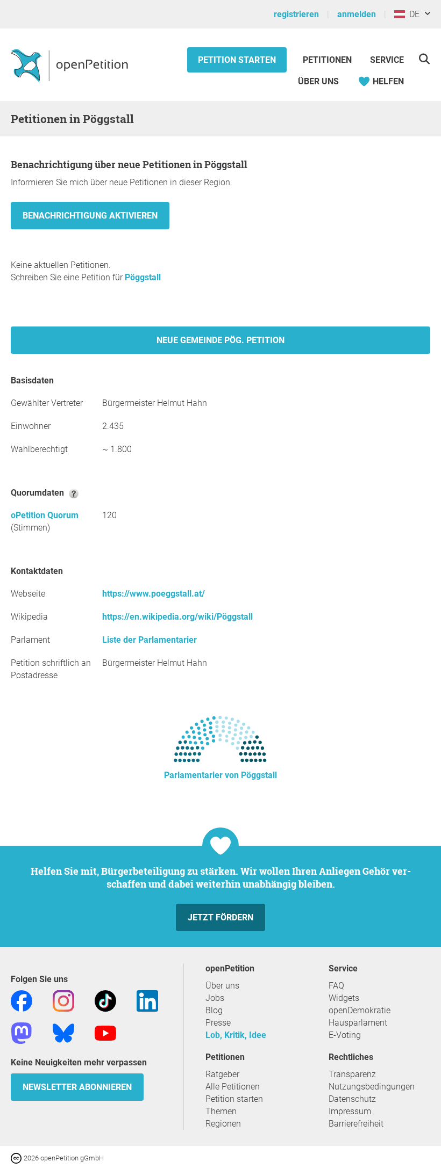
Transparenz (352, 1074)
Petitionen (328, 60)
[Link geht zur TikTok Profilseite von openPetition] (105, 1000)
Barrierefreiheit (356, 1124)
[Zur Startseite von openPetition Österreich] (71, 65)
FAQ (336, 986)
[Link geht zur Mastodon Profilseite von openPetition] (21, 1032)
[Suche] (424, 59)
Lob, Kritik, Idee (235, 1035)
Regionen (223, 1124)
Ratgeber (222, 1074)
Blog (214, 1010)
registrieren (296, 14)
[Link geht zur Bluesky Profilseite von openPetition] (63, 1032)
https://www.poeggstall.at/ (153, 594)
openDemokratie (359, 1010)
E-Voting (345, 1035)
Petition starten (237, 60)
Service (387, 60)
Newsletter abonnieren (77, 1087)
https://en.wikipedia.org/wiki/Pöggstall (177, 617)
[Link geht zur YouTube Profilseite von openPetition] (105, 1032)
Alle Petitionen (232, 1086)
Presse (218, 1023)
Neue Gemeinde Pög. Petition (220, 340)
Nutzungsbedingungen (372, 1086)
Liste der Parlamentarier (149, 640)
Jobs (214, 998)
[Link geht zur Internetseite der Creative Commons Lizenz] (17, 1157)
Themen (221, 1111)
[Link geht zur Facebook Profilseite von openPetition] (21, 1000)
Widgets (344, 998)
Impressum (350, 1111)
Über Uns (318, 81)
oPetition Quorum (45, 515)
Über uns (222, 986)
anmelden (356, 14)
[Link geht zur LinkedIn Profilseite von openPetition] (147, 1000)
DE (412, 14)
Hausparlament (358, 1023)
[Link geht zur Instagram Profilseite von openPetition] (63, 1000)
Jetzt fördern (220, 917)
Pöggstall (143, 277)
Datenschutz (352, 1099)
